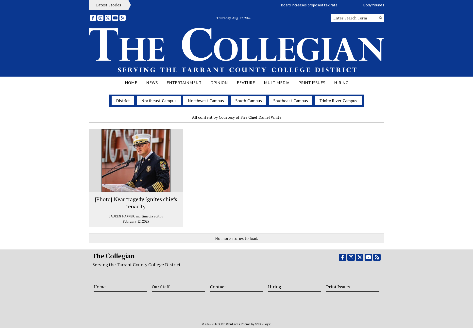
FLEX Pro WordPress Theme (232, 324)
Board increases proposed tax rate (305, 4)
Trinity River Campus (338, 100)
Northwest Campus (206, 100)
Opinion (219, 82)
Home (131, 82)
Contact (218, 287)
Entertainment (184, 82)
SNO (258, 324)
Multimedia (276, 82)
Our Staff (160, 287)
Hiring (341, 82)
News (152, 82)
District (123, 100)
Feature (246, 82)
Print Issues (311, 82)
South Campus (248, 100)
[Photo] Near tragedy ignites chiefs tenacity (136, 203)
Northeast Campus (158, 100)
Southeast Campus (290, 100)
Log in (267, 324)
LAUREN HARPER (121, 216)
